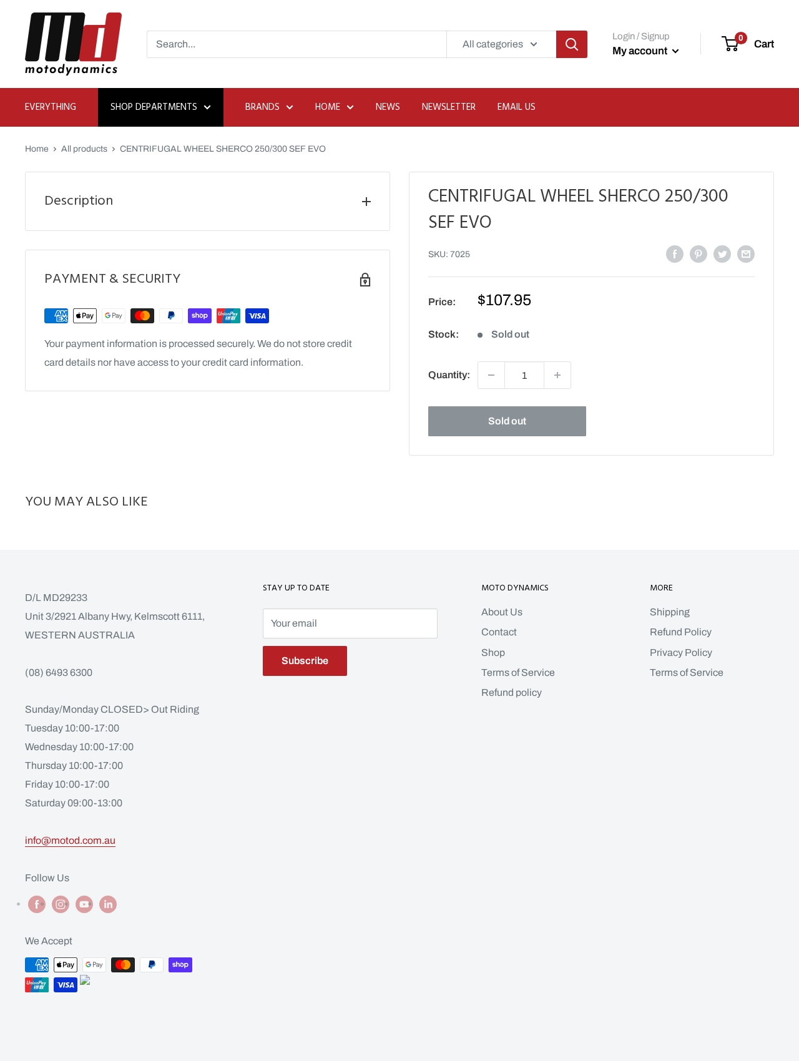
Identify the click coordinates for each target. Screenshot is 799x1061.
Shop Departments (153, 107)
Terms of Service (518, 672)
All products (84, 149)
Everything (50, 107)
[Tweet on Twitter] (722, 253)
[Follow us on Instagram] (60, 903)
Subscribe (305, 660)
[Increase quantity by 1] (557, 375)
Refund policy (511, 692)
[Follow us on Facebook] (37, 903)
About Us (501, 612)
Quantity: (449, 374)
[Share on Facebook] (675, 253)
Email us (517, 107)
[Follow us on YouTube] (84, 903)
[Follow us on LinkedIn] (108, 903)
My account (640, 51)
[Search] (571, 44)
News (388, 107)
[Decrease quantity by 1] (491, 375)
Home (327, 107)
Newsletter (449, 107)
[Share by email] (746, 253)
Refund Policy (681, 632)
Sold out (507, 421)
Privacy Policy (681, 652)
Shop (493, 652)
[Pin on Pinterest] (698, 253)
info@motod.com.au (70, 840)
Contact (499, 632)
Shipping (670, 612)
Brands (262, 107)
